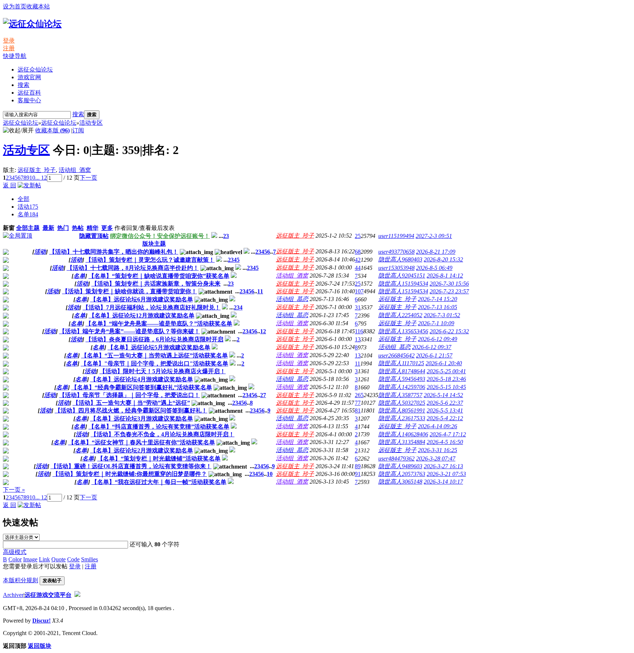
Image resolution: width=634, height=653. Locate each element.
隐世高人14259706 (401, 387)
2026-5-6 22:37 (445, 403)
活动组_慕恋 (292, 299)
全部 (23, 199)
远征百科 (29, 92)
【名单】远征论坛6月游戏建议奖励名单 (141, 299)
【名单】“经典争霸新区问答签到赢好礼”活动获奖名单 (141, 387)
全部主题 (28, 228)
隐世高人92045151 (401, 275)
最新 (48, 228)
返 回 (9, 185)
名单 (28, 214)
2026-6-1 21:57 (434, 355)
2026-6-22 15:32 (449, 331)
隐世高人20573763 (401, 474)
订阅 (78, 130)
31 (358, 307)
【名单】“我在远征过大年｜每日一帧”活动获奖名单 (158, 482)
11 (260, 291)
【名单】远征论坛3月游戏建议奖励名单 (141, 418)
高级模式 (14, 552)
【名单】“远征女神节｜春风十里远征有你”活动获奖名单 (141, 442)
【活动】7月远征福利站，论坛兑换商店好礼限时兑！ (152, 307)
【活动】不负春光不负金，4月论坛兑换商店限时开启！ (162, 434)
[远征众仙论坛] (32, 24)
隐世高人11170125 (401, 363)
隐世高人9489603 (400, 466)
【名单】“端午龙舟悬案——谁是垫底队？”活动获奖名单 (158, 323)
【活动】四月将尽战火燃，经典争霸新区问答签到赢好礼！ (131, 410)
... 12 (41, 178)
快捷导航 (14, 56)
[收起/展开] (18, 131)
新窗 (9, 228)
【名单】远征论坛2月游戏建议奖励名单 (141, 450)
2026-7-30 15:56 (449, 283)
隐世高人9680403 (400, 259)
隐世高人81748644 (401, 371)
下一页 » (14, 490)
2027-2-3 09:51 (434, 236)
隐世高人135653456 (403, 331)
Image (30, 559)
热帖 (78, 228)
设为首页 (14, 6)
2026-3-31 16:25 (437, 450)
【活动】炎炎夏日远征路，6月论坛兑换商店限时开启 (154, 339)
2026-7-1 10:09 (436, 323)
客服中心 (29, 100)
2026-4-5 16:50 (445, 442)
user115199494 (396, 236)
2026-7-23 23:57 (449, 291)
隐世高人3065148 (400, 481)
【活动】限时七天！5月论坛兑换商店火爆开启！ (162, 371)
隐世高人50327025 (401, 403)
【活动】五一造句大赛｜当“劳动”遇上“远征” (131, 403)
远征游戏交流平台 (48, 595)
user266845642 (396, 355)
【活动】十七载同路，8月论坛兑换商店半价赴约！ (133, 268)
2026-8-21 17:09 (435, 252)
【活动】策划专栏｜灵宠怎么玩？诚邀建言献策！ (150, 260)
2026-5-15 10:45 (446, 387)
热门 (63, 228)
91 (358, 474)
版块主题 (154, 244)
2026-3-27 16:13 (443, 466)
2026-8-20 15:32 (443, 259)
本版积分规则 (20, 580)
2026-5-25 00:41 (446, 371)
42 (358, 260)
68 (358, 252)
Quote (58, 559)
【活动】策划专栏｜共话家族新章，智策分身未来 (156, 283)
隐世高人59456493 (401, 379)
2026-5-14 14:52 (443, 395)
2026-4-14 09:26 (437, 426)
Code (73, 559)
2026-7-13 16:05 (437, 307)
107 (359, 291)
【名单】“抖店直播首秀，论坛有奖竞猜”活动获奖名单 (158, 426)
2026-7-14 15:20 (437, 299)
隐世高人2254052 (400, 315)
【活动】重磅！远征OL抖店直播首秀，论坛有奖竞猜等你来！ (131, 466)
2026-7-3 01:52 (442, 315)
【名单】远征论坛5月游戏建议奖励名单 (159, 347)
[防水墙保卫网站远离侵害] (77, 595)
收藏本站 (38, 6)
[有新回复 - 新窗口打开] (6, 253)
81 (358, 410)
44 (358, 268)
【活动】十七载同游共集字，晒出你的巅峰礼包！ (113, 252)
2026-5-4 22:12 (445, 418)
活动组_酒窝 (75, 170)
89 (358, 466)
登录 (9, 40)
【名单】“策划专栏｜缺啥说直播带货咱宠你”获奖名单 (158, 276)
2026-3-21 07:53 (446, 474)
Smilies (89, 559)
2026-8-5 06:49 (434, 268)
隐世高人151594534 (403, 283)
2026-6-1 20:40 (444, 363)
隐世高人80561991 (401, 410)
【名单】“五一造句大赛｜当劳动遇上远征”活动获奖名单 (154, 355)
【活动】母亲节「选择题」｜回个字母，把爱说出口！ (129, 395)
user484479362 (396, 458)
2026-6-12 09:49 (437, 339)
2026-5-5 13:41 (445, 410)
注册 (9, 48)
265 (359, 395)
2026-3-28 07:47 (435, 458)
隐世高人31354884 (401, 442)
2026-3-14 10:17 (443, 481)
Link (44, 559)
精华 (92, 228)
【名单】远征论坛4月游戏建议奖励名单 (141, 379)
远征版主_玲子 (37, 170)
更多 (107, 228)
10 (32, 178)
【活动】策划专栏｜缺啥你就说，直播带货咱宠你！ (129, 291)
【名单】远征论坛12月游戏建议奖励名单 (141, 315)
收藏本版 (52, 130)
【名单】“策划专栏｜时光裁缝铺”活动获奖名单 (159, 458)
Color (15, 559)
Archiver (13, 595)
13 (358, 339)
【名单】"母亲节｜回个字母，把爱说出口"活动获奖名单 (154, 363)
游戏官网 (29, 77)
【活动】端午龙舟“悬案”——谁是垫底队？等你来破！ (129, 331)
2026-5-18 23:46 (446, 379)
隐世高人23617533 (401, 418)
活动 (28, 206)
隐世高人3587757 (400, 395)
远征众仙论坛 (35, 69)
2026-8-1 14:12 (445, 275)
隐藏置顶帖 (94, 236)
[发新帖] (29, 185)
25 (358, 236)
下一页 (88, 178)
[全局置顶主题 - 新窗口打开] (17, 235)
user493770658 (396, 252)
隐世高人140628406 (403, 434)
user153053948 (396, 268)
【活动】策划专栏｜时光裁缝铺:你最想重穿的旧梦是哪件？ (129, 474)
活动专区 (91, 123)
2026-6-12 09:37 (431, 347)
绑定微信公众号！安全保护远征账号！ (160, 236)
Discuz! (41, 620)
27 (263, 395)
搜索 (23, 85)
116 (359, 331)
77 (358, 403)
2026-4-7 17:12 (448, 434)
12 (263, 331)
